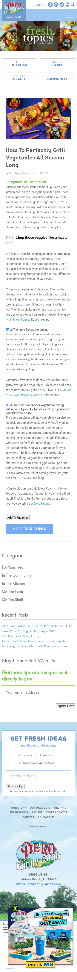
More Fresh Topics (29, 528)
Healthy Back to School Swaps (21, 636)
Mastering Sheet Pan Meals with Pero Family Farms (34, 646)
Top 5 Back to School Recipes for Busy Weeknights (34, 641)
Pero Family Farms (19, 173)
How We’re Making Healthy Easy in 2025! (29, 631)
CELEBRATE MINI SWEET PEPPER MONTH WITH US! (37, 626)
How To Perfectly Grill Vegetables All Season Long (35, 158)
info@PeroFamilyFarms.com (38, 884)
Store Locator (41, 503)
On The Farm (12, 591)
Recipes (37, 812)
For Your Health (14, 567)
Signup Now (66, 706)
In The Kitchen (35, 182)
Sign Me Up (15, 786)
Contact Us (46, 817)
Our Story (18, 807)
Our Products (40, 807)
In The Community (17, 575)
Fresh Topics (19, 812)
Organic (60, 807)
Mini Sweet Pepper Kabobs (23, 319)
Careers (28, 817)
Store (40, 5)
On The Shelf (12, 599)
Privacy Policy (38, 826)
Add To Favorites (17, 517)
